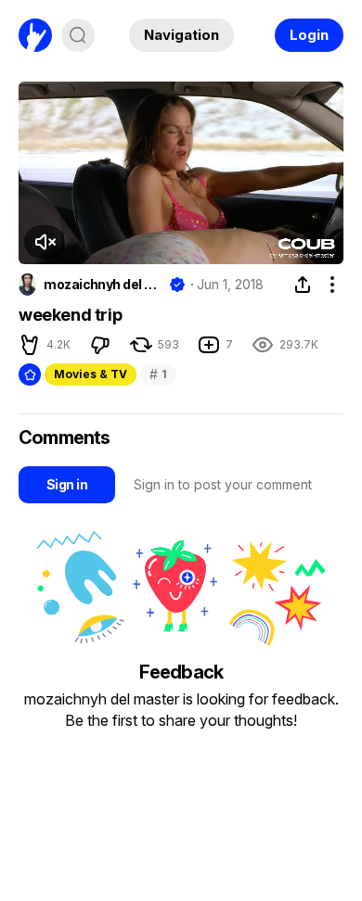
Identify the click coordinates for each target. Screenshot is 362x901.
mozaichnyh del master (103, 284)
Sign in (66, 484)
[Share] (302, 284)
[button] (44, 242)
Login (309, 35)
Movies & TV (90, 374)
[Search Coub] (78, 35)
